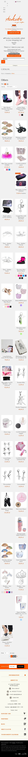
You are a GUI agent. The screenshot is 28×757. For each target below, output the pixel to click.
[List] (7, 84)
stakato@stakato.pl (17, 694)
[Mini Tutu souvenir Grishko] (7, 154)
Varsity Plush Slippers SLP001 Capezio (21, 109)
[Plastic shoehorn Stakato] (7, 633)
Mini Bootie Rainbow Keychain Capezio (7, 109)
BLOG (3, 724)
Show (2, 653)
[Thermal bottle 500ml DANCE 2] (21, 524)
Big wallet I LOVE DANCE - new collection (7, 384)
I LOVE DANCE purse (21, 164)
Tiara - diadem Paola (7, 270)
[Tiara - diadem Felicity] (21, 234)
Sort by (3, 86)
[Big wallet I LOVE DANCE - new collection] (7, 373)
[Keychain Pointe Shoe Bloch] (7, 291)
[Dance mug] (7, 423)
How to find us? (15, 688)
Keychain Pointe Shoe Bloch (7, 301)
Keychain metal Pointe (21, 328)
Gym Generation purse (21, 560)
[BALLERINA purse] (21, 291)
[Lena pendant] (21, 475)
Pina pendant (7, 484)
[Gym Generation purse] (21, 551)
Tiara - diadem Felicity (21, 244)
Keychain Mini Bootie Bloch (21, 270)
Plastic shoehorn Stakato (7, 643)
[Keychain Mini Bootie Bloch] (21, 260)
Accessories (7, 73)
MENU (5, 1)
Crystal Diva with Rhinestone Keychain (21, 217)
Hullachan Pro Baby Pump (7, 509)
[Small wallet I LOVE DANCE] (7, 206)
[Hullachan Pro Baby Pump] (7, 500)
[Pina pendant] (7, 475)
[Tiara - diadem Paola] (7, 260)
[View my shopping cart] (14, 26)
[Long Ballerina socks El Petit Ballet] (7, 347)
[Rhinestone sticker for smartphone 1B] (21, 347)
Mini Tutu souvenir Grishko (7, 164)
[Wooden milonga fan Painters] (7, 551)
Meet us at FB (6, 729)
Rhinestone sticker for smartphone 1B (21, 357)
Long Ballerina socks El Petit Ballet (7, 357)
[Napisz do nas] (7, 694)
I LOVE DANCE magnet (21, 432)
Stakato (13, 742)
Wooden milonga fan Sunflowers (7, 138)
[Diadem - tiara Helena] (21, 577)
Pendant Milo (21, 382)
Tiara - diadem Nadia (7, 244)
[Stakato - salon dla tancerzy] (15, 19)
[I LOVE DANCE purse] (21, 154)
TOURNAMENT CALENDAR (9, 734)
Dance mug (7, 432)
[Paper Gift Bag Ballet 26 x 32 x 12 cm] (21, 603)
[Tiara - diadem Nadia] (7, 234)
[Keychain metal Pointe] (21, 318)
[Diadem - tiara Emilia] (7, 577)
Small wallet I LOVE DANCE (7, 216)
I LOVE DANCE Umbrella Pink (21, 458)
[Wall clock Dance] (21, 500)
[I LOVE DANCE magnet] (21, 423)
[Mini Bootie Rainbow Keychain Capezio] (7, 98)
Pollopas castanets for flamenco (21, 138)
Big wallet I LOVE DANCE (21, 190)
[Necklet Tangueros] (21, 398)
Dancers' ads (6, 713)
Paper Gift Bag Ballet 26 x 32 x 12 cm (21, 614)
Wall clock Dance (21, 509)
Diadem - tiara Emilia (7, 586)
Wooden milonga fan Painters (7, 560)
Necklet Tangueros (21, 407)
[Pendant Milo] (21, 373)
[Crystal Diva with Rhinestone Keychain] (21, 206)
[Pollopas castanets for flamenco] (21, 128)
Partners (4, 719)
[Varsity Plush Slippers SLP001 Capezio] (21, 98)
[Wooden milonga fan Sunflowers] (7, 128)
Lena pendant (21, 484)
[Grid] (5, 84)
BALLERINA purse (21, 300)
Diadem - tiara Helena (21, 586)
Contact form (15, 697)
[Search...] (3, 61)
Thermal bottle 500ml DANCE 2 (21, 534)
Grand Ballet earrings (7, 458)
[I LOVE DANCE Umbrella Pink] (21, 449)
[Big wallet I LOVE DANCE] (21, 180)
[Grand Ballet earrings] (7, 449)
